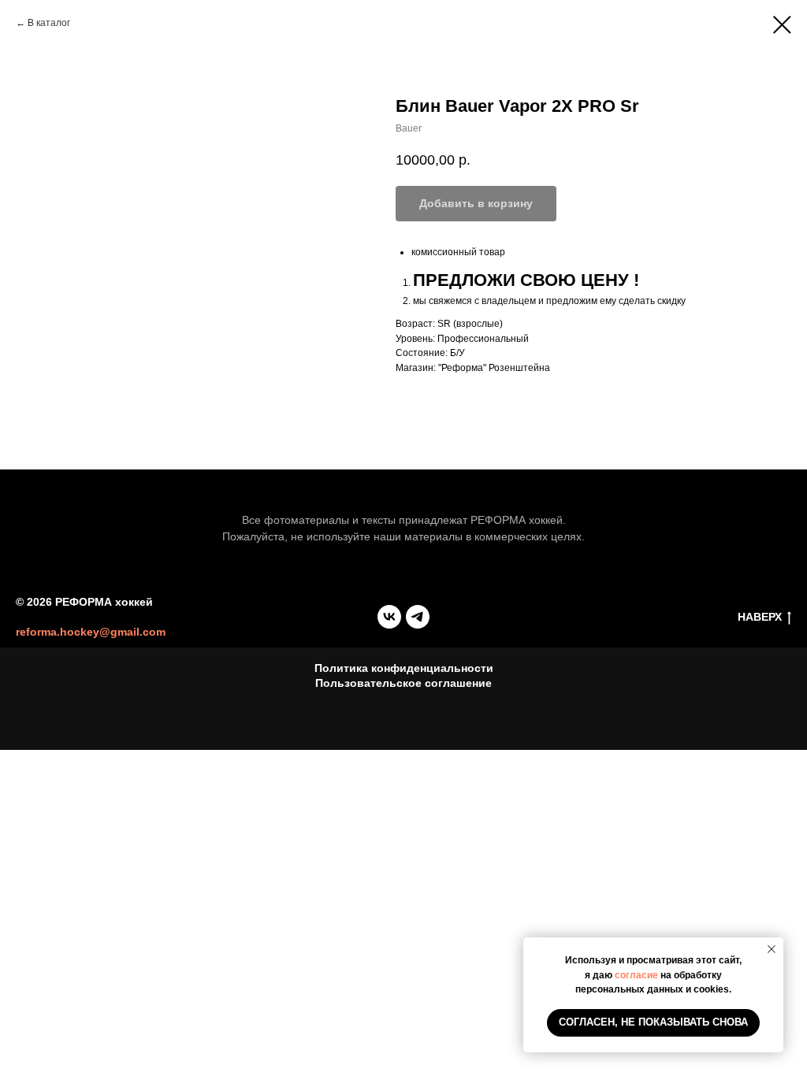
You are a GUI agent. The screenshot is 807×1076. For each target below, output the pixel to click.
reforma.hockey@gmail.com (90, 631)
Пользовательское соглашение (403, 683)
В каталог (49, 22)
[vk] (389, 617)
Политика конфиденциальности (403, 668)
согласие (636, 975)
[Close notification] (771, 949)
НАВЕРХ (760, 616)
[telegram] (418, 617)
